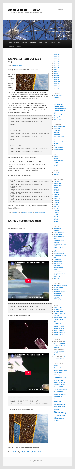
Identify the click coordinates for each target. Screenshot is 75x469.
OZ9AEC (56, 204)
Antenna (16, 42)
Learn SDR (57, 200)
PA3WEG (56, 212)
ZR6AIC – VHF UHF (59, 335)
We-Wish (42, 212)
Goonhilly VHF (58, 309)
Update (59, 416)
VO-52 (56, 418)
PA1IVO (56, 208)
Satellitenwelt (57, 275)
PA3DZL (56, 162)
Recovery (57, 399)
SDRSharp (57, 404)
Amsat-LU (56, 73)
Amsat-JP (56, 71)
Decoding (24, 42)
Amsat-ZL (56, 89)
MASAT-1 (56, 394)
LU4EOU (56, 202)
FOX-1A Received (59, 351)
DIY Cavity (57, 134)
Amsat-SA (56, 79)
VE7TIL (56, 222)
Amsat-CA (56, 58)
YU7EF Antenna (58, 149)
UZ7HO (63, 416)
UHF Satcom (57, 120)
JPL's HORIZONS (59, 106)
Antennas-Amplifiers (59, 126)
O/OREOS (63, 394)
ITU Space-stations (59, 253)
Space (62, 404)
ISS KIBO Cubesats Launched (24, 220)
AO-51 (65, 370)
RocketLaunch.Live (59, 273)
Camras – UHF (58, 307)
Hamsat (64, 389)
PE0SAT (56, 345)
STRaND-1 (61, 407)
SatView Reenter (58, 277)
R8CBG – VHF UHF (59, 329)
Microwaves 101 (58, 142)
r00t (55, 112)
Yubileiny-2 (57, 420)
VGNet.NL (42, 461)
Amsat (56, 370)
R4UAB (56, 216)
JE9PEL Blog (57, 199)
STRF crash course (59, 291)
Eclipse (56, 384)
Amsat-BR (56, 56)
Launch (60, 391)
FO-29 (61, 387)
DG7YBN (56, 132)
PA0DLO (56, 206)
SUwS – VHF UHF (59, 331)
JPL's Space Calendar (60, 108)
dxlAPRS (56, 289)
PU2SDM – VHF (58, 323)
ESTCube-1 (63, 384)
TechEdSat (37, 212)
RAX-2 (60, 396)
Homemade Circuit (59, 136)
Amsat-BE (56, 54)
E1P (64, 382)
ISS (55, 391)
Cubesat (57, 377)
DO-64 (60, 382)
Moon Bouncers (58, 160)
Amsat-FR (56, 66)
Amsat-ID (56, 69)
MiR (60, 394)
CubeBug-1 (58, 375)
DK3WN (56, 187)
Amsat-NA (56, 75)
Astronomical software (60, 285)
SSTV (55, 407)
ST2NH (56, 218)
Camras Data (57, 183)
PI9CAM (56, 396)
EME (59, 42)
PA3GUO (56, 210)
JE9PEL (56, 197)
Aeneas (56, 365)
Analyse (61, 370)
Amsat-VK (56, 85)
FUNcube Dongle (58, 389)
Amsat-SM (57, 81)
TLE (55, 416)
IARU (55, 246)
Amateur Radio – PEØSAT (25, 10)
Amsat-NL (56, 77)
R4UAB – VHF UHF (59, 327)
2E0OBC (56, 181)
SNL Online (57, 279)
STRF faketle (57, 293)
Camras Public (58, 185)
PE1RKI (56, 166)
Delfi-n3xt (56, 382)
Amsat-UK (56, 83)
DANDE (60, 380)
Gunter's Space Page (60, 244)
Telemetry (60, 412)
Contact (19, 46)
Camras (56, 156)
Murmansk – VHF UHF (60, 317)
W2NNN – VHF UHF (59, 333)
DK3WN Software (58, 287)
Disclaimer (11, 46)
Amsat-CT (56, 60)
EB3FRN (56, 191)
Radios (41, 42)
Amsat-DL (56, 62)
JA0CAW (56, 195)
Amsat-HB (56, 68)
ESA (59, 384)
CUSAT (56, 380)
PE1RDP (56, 164)
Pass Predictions (58, 271)
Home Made (33, 42)
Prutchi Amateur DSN (60, 110)
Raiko (29, 452)
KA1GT (56, 158)
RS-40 (62, 399)
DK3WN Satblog (58, 234)
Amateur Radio (58, 368)
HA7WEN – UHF (58, 311)
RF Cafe (56, 144)
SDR (46, 42)
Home (10, 42)
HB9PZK (56, 193)
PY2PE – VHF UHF (59, 325)
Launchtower (57, 259)
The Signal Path (58, 147)
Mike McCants (58, 261)
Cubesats (24, 212)
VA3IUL (56, 220)
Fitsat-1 (31, 212)
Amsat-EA (56, 64)
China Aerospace (58, 232)
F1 (28, 212)
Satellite (53, 42)
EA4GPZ (56, 173)
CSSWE (60, 372)
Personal (56, 174)
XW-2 (64, 418)
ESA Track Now (58, 104)
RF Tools (56, 146)
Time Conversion (59, 118)
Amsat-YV (56, 87)
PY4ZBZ (56, 214)
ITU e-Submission (59, 252)
